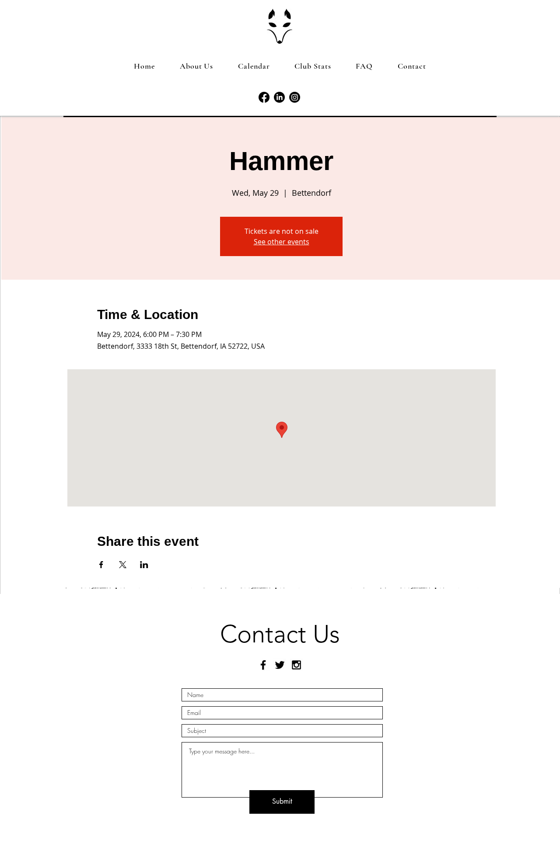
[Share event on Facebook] (101, 564)
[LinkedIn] (279, 97)
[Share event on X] (123, 564)
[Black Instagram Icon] (296, 665)
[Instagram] (294, 97)
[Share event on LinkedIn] (144, 564)
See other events (281, 241)
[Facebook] (264, 97)
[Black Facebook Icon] (263, 665)
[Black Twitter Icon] (279, 665)
